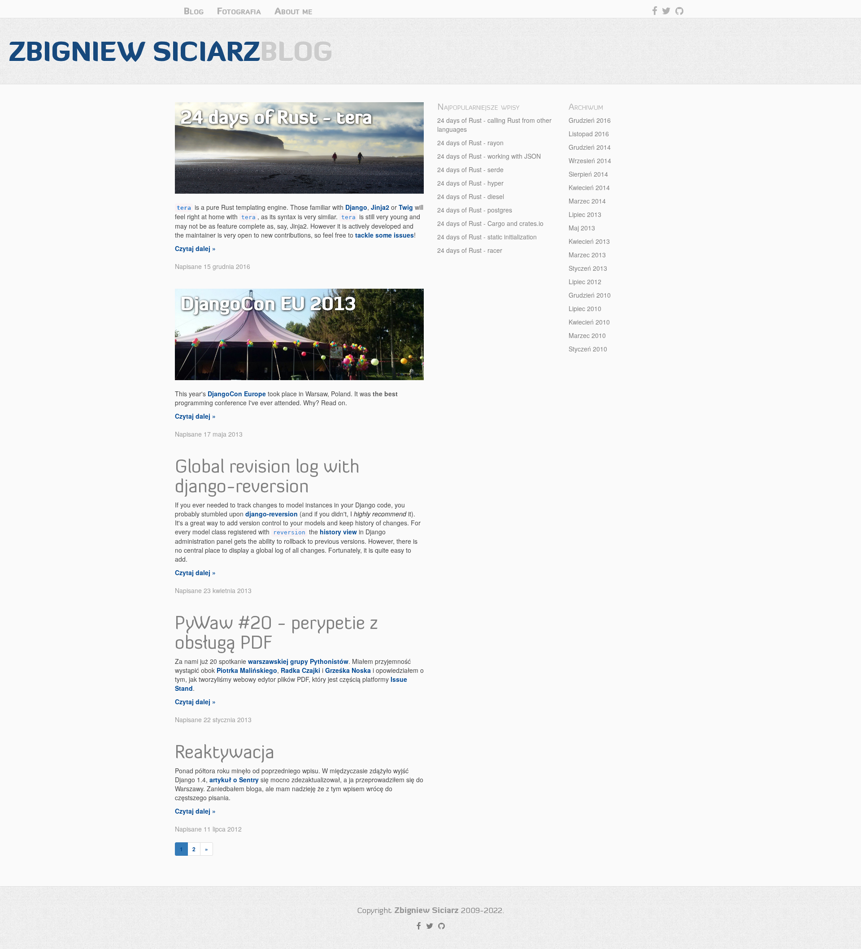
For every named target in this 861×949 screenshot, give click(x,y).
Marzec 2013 (587, 254)
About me (293, 11)
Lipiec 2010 (585, 308)
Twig (406, 207)
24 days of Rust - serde (470, 169)
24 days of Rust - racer (469, 250)
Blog (194, 11)
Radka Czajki (300, 670)
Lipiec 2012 (585, 281)
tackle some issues (384, 234)
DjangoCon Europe (237, 393)
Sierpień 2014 (588, 173)
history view (338, 531)
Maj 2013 (582, 227)
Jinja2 (380, 207)
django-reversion (271, 513)
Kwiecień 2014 (589, 187)
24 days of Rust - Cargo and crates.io (490, 223)
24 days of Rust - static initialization (487, 236)
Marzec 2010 (587, 335)
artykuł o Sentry (234, 779)
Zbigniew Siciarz (171, 51)
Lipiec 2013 (585, 214)
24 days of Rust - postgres (474, 209)
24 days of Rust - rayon (470, 142)
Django (356, 207)
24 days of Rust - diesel (470, 196)
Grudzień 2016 (590, 120)
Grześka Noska (348, 670)
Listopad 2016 (589, 133)
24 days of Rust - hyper (470, 182)
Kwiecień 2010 (589, 321)
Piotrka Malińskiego (247, 670)
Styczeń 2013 (588, 268)
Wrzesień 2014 (590, 160)
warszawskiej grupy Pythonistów (298, 661)
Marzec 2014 (587, 200)
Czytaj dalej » (195, 248)
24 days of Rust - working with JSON (489, 156)
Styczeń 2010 (588, 348)
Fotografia (239, 11)
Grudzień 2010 (590, 294)
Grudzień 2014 (590, 147)
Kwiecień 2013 (589, 241)
